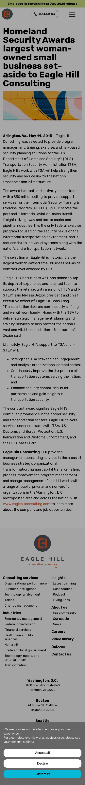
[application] (42, 753)
